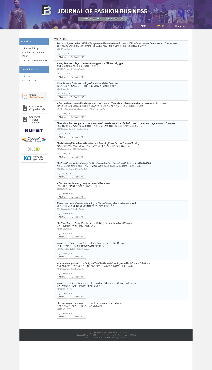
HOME (142, 26)
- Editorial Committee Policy (34, 54)
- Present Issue (29, 80)
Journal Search (29, 69)
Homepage (181, 26)
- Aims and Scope (31, 48)
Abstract (62, 57)
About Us (26, 41)
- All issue (27, 76)
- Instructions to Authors (34, 60)
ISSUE (160, 26)
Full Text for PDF (77, 57)
